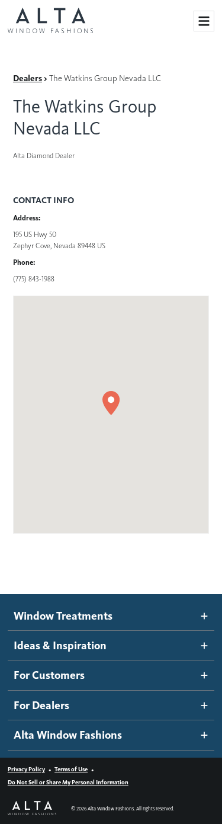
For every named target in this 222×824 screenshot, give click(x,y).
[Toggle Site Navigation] (204, 21)
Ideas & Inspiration (60, 645)
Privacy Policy (26, 769)
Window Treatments (63, 616)
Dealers (27, 78)
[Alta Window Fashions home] (50, 21)
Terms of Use (71, 769)
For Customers (49, 675)
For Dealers (41, 705)
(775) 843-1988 (33, 278)
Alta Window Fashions (68, 735)
